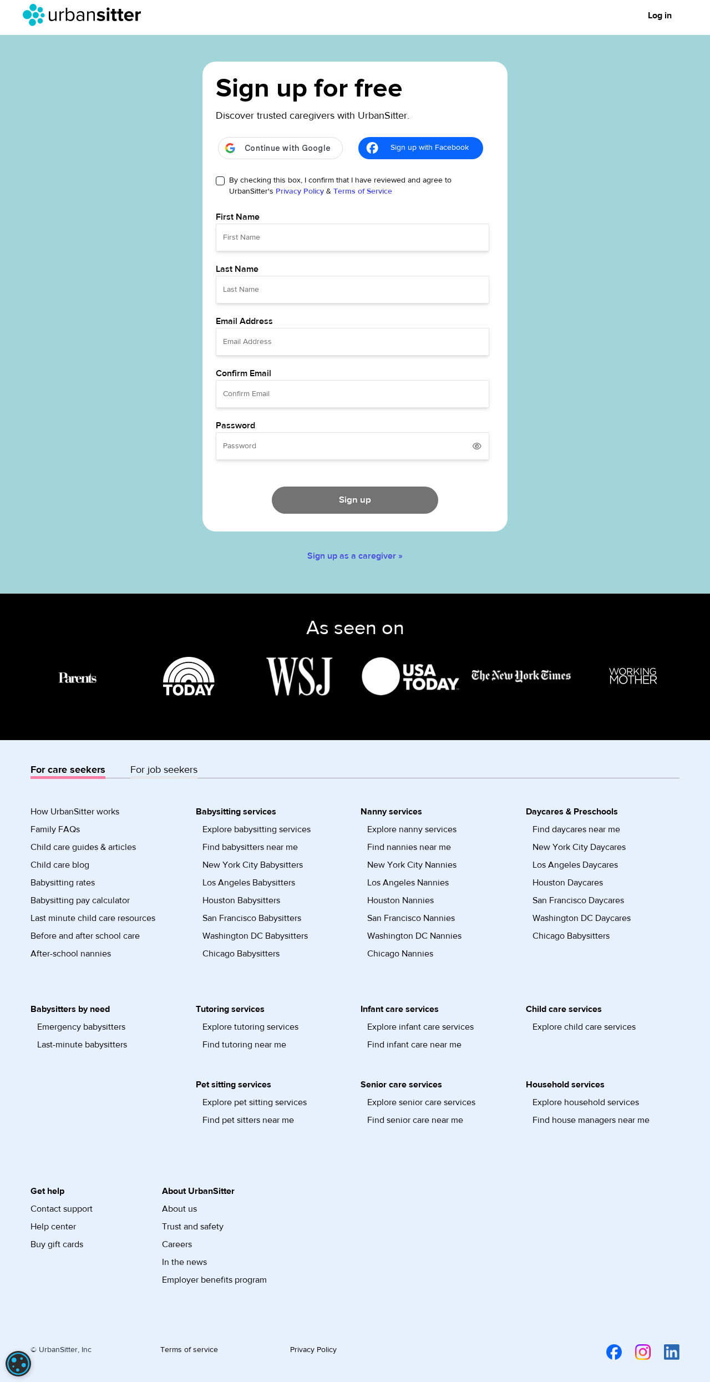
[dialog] (18, 1363)
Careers (177, 1244)
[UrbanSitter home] (85, 15)
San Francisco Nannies (411, 918)
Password (235, 425)
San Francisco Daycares (578, 900)
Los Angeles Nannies (408, 882)
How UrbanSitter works (75, 811)
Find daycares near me (576, 829)
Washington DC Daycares (581, 918)
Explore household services (585, 1102)
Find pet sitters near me (248, 1120)
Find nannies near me (409, 847)
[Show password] (477, 446)
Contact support (62, 1208)
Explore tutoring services (250, 1026)
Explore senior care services (421, 1102)
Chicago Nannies (400, 953)
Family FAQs (55, 829)
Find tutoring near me (244, 1044)
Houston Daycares (567, 882)
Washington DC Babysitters (255, 935)
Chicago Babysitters (241, 953)
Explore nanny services (412, 829)
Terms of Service (362, 191)
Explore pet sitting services (254, 1102)
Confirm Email (243, 373)
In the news (184, 1262)
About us (179, 1208)
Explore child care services (584, 1026)
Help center (53, 1226)
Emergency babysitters (81, 1026)
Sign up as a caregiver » (355, 555)
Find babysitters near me (250, 847)
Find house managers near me (591, 1120)
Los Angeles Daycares (575, 864)
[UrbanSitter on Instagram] (636, 1352)
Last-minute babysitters (82, 1044)
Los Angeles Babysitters (248, 882)
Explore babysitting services (256, 829)
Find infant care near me (414, 1044)
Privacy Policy (300, 191)
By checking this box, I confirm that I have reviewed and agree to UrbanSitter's (340, 185)
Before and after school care (85, 935)
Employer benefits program (214, 1279)
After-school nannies (71, 953)
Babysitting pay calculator (80, 900)
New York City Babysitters (252, 864)
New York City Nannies (412, 864)
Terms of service (189, 1350)
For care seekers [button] (68, 769)
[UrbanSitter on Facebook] (607, 1352)
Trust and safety (193, 1226)
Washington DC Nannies (414, 935)
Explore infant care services (420, 1026)
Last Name (237, 269)
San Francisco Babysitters (251, 918)
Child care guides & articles (83, 847)
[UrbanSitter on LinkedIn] (665, 1352)
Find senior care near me (415, 1120)
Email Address (244, 321)
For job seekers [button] (163, 769)
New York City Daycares (579, 847)
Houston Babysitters (241, 900)
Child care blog (60, 864)
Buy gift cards (57, 1244)
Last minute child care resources (93, 918)
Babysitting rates (63, 882)
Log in (660, 15)
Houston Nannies (400, 900)
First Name (238, 216)
